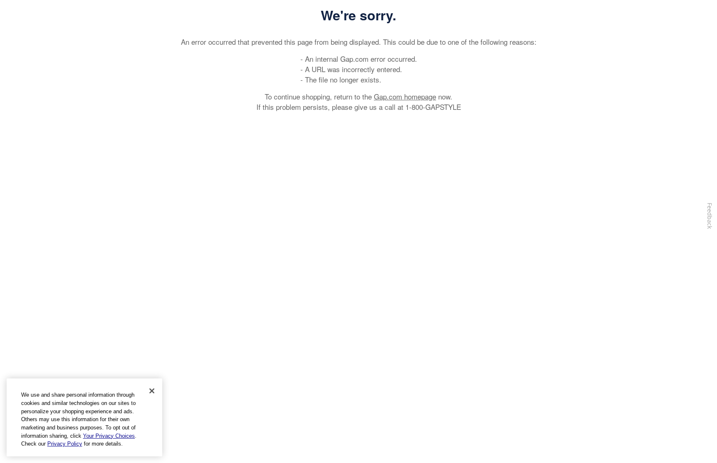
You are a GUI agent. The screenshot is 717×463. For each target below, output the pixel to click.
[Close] (152, 391)
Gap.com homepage (405, 96)
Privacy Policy (64, 444)
